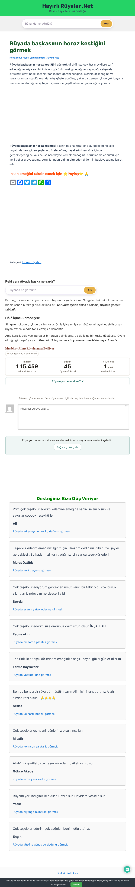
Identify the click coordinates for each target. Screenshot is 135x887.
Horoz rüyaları (31, 262)
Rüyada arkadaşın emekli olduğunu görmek (41, 531)
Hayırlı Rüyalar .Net (67, 6)
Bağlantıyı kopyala (67, 447)
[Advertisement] (67, 114)
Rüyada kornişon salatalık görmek (35, 746)
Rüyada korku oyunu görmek (32, 570)
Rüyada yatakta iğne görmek (32, 674)
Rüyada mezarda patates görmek (35, 642)
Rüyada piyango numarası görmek (35, 812)
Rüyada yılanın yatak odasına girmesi (37, 609)
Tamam (76, 884)
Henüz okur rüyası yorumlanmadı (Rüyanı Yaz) (34, 57)
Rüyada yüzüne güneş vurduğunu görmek (40, 844)
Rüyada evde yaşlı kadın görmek (34, 779)
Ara (106, 23)
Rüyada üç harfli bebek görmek (34, 714)
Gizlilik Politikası (67, 873)
